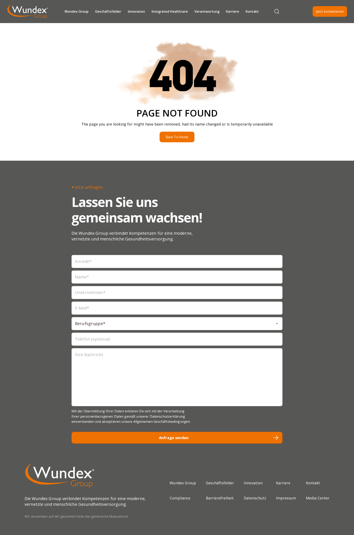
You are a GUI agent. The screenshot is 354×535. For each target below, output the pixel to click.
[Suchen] (277, 11)
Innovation (136, 11)
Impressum (286, 498)
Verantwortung (206, 11)
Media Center (317, 498)
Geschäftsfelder (108, 11)
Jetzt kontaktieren (330, 11)
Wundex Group (76, 11)
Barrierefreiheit (220, 498)
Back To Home (177, 137)
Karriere (232, 11)
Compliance (180, 498)
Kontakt (252, 11)
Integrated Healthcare (170, 11)
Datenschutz (255, 498)
